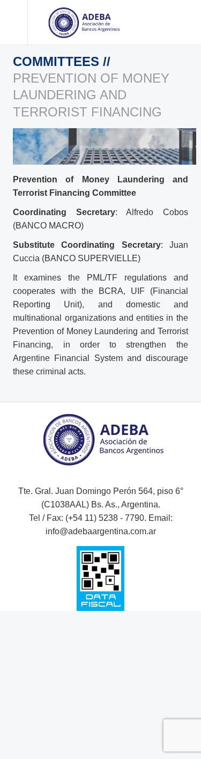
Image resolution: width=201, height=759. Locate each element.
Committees (58, 61)
